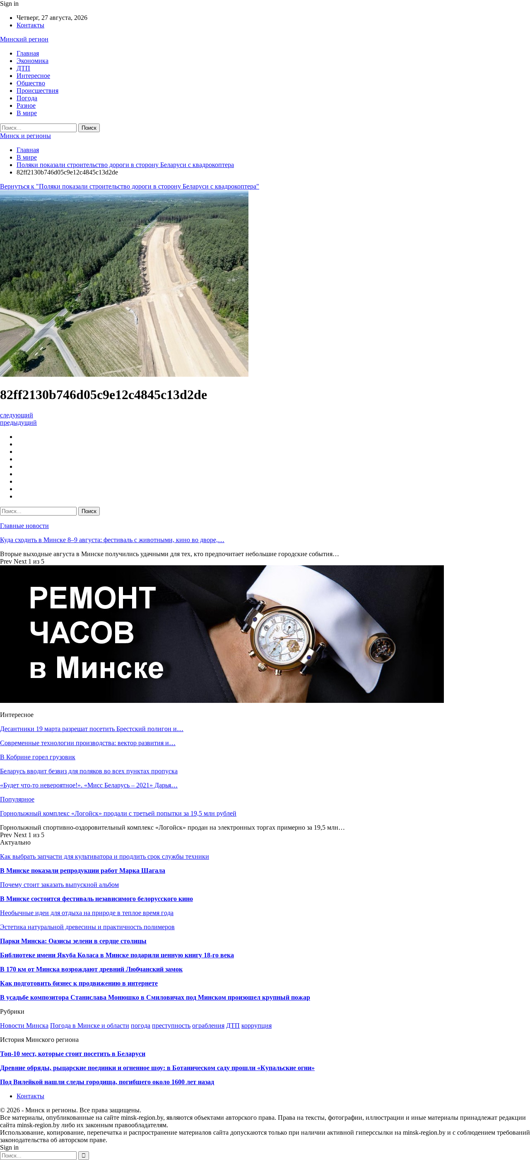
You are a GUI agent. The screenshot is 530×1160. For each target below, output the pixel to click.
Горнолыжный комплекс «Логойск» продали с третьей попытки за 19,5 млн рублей (118, 813)
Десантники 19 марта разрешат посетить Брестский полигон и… (91, 728)
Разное (26, 105)
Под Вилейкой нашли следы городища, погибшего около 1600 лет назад (107, 1081)
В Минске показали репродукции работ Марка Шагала (82, 870)
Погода (27, 98)
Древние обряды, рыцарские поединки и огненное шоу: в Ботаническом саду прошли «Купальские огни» (157, 1067)
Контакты (30, 25)
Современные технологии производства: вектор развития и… (88, 742)
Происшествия (37, 90)
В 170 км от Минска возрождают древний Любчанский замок (91, 969)
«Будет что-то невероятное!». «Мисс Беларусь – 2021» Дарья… (89, 785)
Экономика (32, 60)
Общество (31, 83)
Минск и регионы (25, 135)
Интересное (33, 75)
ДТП (23, 68)
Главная (28, 53)
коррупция (256, 1025)
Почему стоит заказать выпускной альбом (59, 884)
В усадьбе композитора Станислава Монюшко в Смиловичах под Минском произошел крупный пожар (155, 997)
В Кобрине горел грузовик (37, 756)
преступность (171, 1025)
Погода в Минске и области (89, 1025)
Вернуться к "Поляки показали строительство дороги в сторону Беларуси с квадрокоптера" (129, 186)
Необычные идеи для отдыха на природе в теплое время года (86, 912)
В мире (27, 112)
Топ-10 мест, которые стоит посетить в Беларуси (72, 1053)
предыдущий (18, 422)
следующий (16, 415)
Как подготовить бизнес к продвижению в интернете (79, 983)
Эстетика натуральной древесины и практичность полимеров (87, 926)
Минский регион (24, 39)
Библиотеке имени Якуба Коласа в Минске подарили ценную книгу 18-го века (117, 955)
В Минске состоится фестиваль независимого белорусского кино (96, 898)
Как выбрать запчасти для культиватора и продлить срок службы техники (104, 856)
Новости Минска (24, 1025)
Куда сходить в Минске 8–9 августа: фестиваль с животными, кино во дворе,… (112, 539)
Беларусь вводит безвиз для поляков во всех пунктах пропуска (89, 771)
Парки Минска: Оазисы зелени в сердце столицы (73, 940)
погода (140, 1025)
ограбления (208, 1025)
